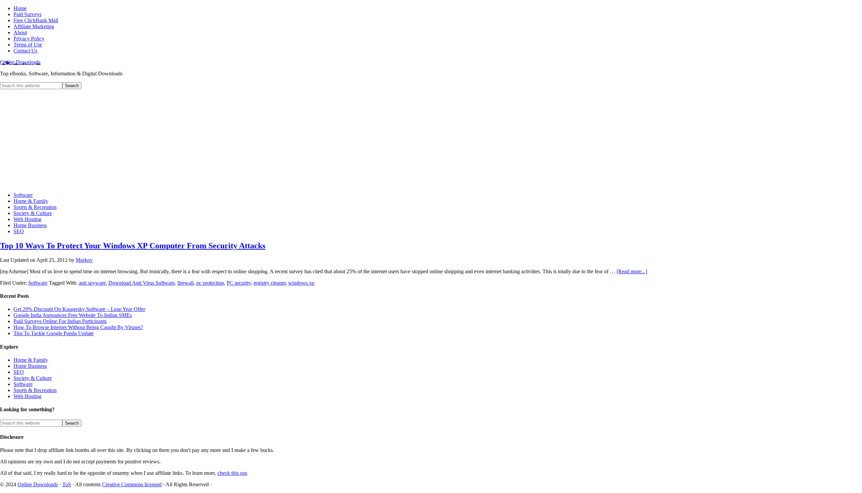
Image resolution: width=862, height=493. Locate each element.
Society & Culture (32, 378)
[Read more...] (632, 271)
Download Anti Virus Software (141, 283)
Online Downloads (20, 62)
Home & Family (30, 360)
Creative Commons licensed (132, 484)
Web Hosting (27, 396)
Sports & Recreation (35, 390)
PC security (239, 283)
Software (37, 283)
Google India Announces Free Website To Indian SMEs (72, 315)
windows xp (301, 283)
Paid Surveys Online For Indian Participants (60, 321)
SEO (18, 372)
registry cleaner (270, 283)
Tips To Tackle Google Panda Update (53, 333)
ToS (66, 484)
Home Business (30, 366)
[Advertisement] (431, 140)
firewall (185, 283)
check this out (232, 473)
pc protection (210, 283)
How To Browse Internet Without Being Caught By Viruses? (78, 327)
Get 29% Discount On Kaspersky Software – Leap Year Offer (79, 309)
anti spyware (92, 283)
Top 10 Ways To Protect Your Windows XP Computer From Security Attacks (132, 245)
